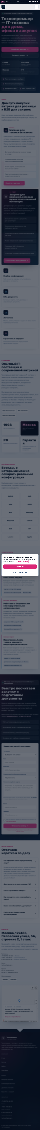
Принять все (20, 567)
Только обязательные (20, 572)
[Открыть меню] (36, 7)
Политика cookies (22, 561)
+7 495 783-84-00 (33, 2)
